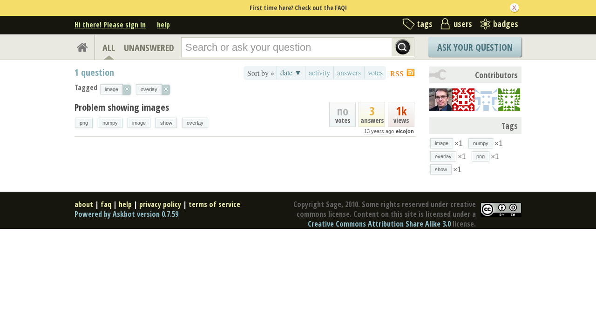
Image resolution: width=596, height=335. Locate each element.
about (83, 204)
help (163, 25)
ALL (108, 47)
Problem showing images (121, 107)
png (84, 123)
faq (106, 204)
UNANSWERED (149, 47)
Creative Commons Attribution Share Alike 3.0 (379, 224)
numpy (110, 123)
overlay (195, 123)
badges (505, 23)
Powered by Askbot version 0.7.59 (126, 214)
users (463, 23)
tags (425, 23)
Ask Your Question (475, 47)
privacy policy (160, 204)
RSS (397, 73)
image (139, 123)
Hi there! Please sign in (110, 25)
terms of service (214, 204)
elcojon (405, 131)
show (166, 123)
